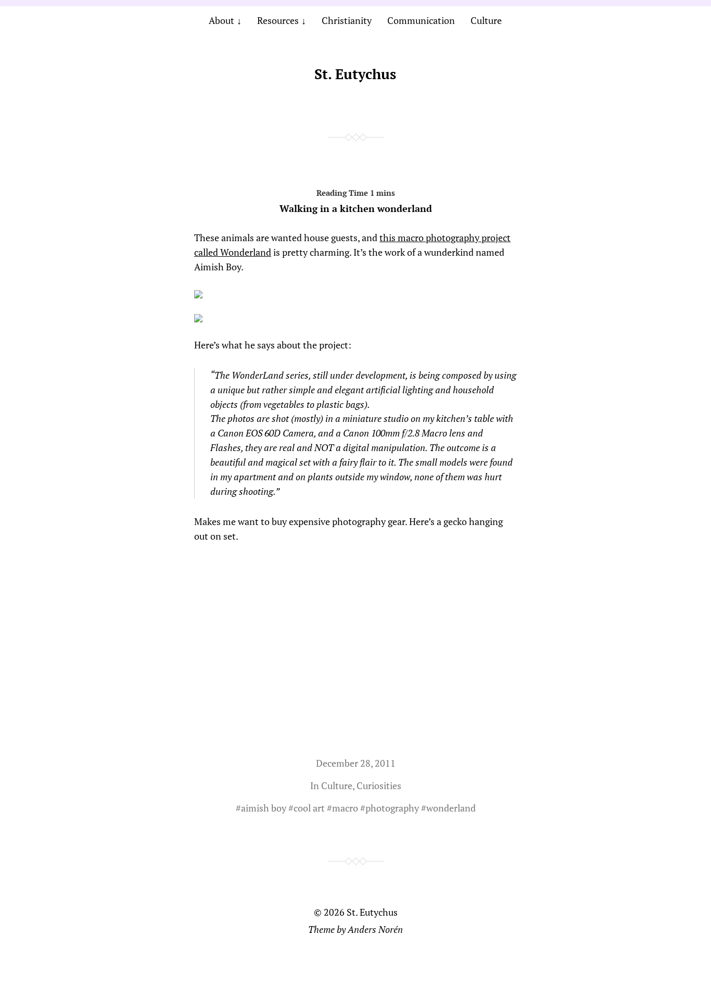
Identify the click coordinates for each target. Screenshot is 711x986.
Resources (278, 20)
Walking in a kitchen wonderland (356, 208)
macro (345, 808)
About (221, 20)
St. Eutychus (355, 74)
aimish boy (263, 808)
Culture (486, 20)
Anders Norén (375, 929)
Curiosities (379, 785)
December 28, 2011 (356, 763)
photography (392, 808)
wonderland (451, 808)
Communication (421, 20)
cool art (309, 808)
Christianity (347, 20)
